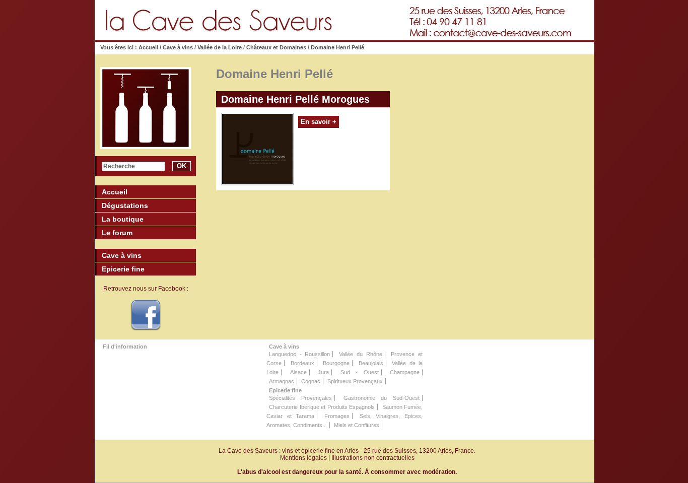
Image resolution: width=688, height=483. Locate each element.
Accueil (149, 47)
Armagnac (281, 381)
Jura (323, 372)
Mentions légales (303, 457)
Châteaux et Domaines (276, 47)
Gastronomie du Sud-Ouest (381, 398)
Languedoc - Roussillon (299, 354)
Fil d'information (125, 346)
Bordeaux (302, 363)
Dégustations (125, 205)
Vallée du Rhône (360, 354)
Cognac (310, 381)
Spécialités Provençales (300, 398)
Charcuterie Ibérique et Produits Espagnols (322, 407)
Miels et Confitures (356, 425)
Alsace (298, 372)
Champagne (405, 372)
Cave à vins (178, 47)
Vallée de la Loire (219, 47)
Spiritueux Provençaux (355, 381)
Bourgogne (336, 363)
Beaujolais (371, 363)
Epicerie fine (285, 390)
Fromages (337, 416)
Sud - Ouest (359, 372)
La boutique (123, 219)
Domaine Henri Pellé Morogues (295, 99)
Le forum (117, 233)
